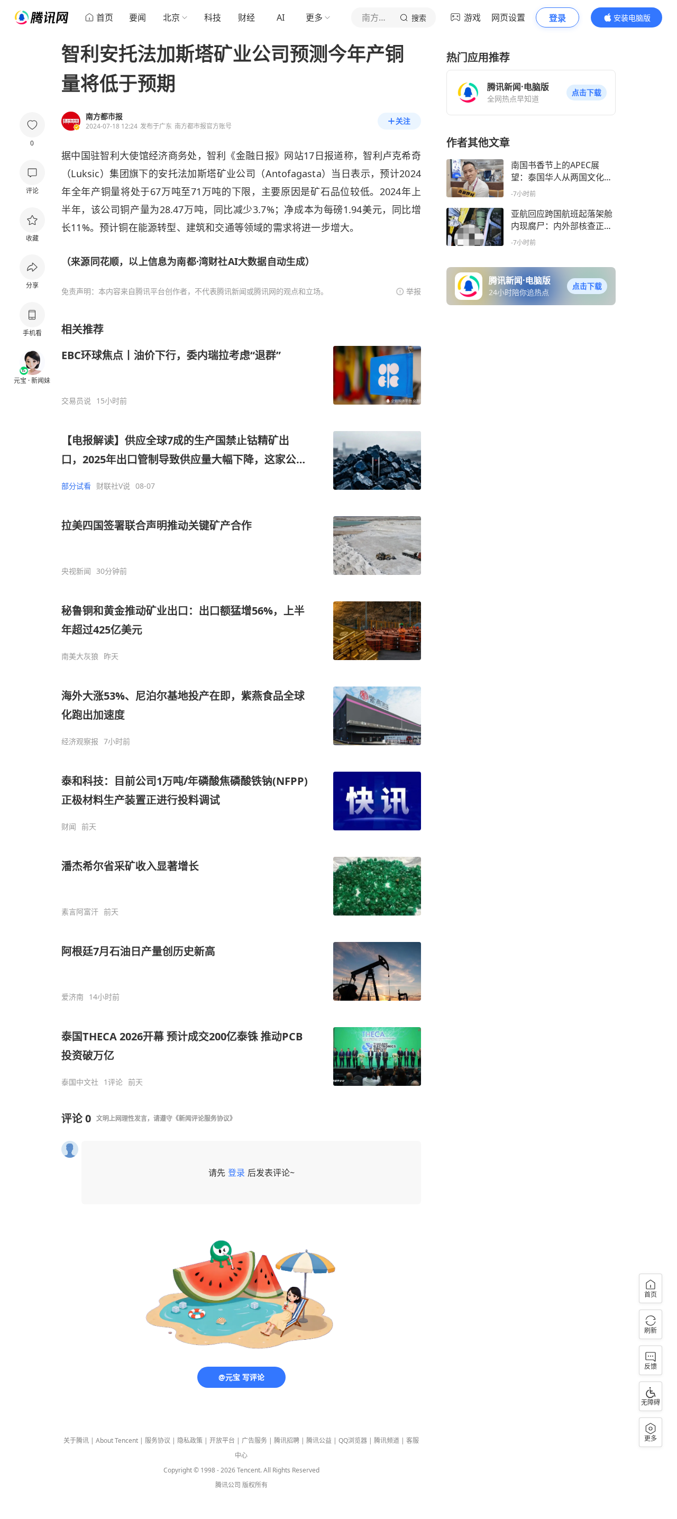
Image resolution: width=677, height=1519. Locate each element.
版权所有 (255, 1484)
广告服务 (254, 1440)
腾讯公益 (319, 1440)
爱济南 (72, 997)
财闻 (68, 826)
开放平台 (222, 1440)
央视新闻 (76, 571)
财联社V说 (113, 486)
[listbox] (241, 704)
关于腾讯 (76, 1440)
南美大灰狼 (79, 656)
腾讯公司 (228, 1484)
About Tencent (117, 1440)
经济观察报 (79, 741)
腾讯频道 (386, 1440)
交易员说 (76, 401)
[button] (586, 92)
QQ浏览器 (352, 1440)
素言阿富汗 (79, 912)
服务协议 (157, 1440)
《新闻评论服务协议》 (204, 1118)
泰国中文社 (79, 1082)
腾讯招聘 (286, 1440)
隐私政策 (190, 1440)
